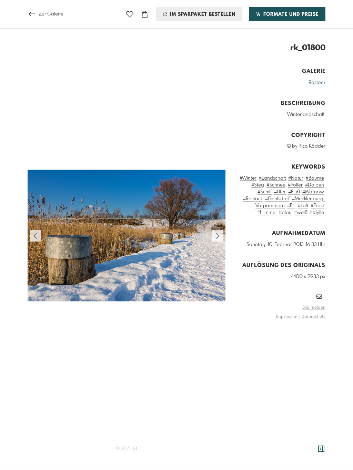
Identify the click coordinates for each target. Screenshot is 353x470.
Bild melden (313, 308)
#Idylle (317, 212)
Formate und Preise (290, 14)
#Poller (295, 185)
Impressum (286, 317)
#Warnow (313, 192)
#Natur (295, 178)
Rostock (317, 82)
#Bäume (315, 178)
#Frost (317, 205)
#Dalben (314, 185)
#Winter (248, 178)
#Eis (291, 205)
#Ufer (280, 192)
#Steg (257, 185)
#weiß (300, 212)
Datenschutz (313, 317)
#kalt (303, 205)
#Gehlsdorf (277, 198)
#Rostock (253, 198)
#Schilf (265, 192)
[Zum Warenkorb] (145, 14)
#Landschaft (272, 178)
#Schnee (275, 185)
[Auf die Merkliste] (129, 14)
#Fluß (294, 192)
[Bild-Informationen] (321, 449)
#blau (285, 212)
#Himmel (266, 212)
